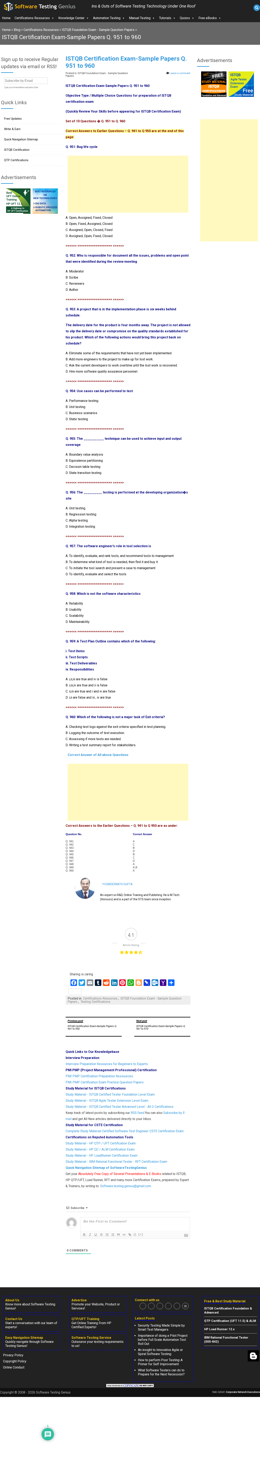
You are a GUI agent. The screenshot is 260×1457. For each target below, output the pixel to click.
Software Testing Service (91, 1338)
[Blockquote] (118, 1234)
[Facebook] (143, 1306)
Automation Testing (106, 18)
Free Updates (13, 118)
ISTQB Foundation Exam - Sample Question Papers (125, 1000)
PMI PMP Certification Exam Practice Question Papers (105, 1082)
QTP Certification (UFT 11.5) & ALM (230, 1321)
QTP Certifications (16, 160)
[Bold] (84, 1234)
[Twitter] (151, 1306)
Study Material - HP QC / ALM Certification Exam (100, 1149)
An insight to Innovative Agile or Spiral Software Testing (160, 1352)
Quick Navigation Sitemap (21, 139)
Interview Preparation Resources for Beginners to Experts (107, 1064)
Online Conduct (13, 1367)
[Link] (130, 1234)
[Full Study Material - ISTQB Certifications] (213, 96)
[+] (141, 1234)
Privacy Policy (13, 1355)
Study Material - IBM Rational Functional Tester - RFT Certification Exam (116, 1162)
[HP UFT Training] (17, 213)
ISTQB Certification (16, 150)
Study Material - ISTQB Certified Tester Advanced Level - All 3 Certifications (119, 1107)
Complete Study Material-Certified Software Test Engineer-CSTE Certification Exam (125, 1131)
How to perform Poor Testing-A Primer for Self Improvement (160, 1362)
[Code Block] (124, 1234)
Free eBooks (207, 18)
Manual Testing (140, 18)
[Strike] (101, 1234)
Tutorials (165, 18)
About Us (12, 1300)
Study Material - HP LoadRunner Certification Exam (102, 1155)
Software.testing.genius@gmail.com (125, 1186)
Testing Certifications (95, 1002)
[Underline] (96, 1234)
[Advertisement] (128, 184)
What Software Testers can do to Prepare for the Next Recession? (161, 1372)
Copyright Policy (14, 1361)
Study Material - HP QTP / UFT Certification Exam (101, 1143)
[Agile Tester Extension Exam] (241, 96)
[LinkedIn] (168, 1306)
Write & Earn (12, 129)
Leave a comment (180, 73)
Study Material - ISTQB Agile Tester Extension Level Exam (107, 1101)
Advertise (79, 1300)
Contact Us (13, 1319)
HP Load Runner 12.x (219, 1329)
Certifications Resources (32, 18)
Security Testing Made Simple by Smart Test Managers (161, 1327)
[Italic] (90, 1234)
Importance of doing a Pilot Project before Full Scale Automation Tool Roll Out (162, 1340)
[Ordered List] (107, 1234)
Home (6, 18)
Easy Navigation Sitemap (24, 1338)
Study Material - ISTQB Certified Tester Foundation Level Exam (110, 1094)
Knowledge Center (71, 18)
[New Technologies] (45, 213)
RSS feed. (138, 1113)
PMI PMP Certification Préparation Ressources (99, 1076)
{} (135, 1234)
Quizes (185, 18)
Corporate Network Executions (243, 1392)
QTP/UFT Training (85, 1319)
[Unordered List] (113, 1234)
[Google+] (160, 1306)
